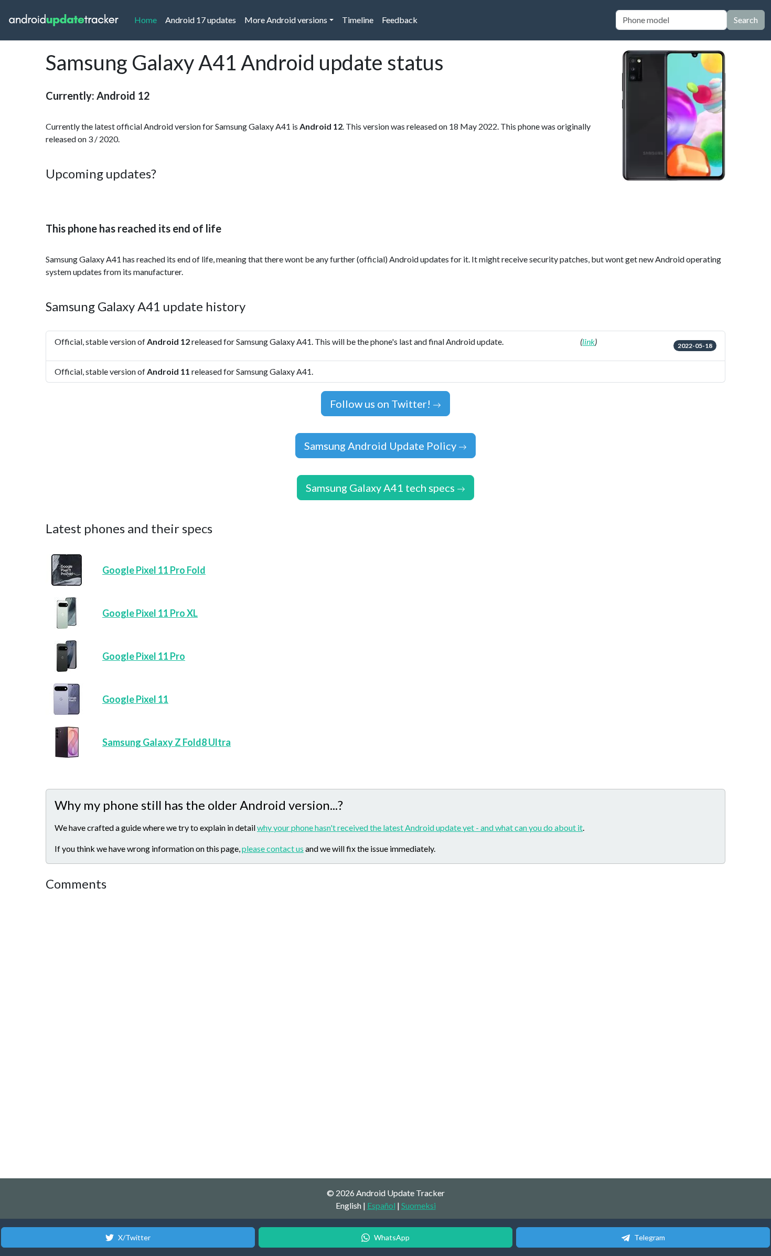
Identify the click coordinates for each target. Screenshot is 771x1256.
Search (746, 20)
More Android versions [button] (285, 20)
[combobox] (671, 20)
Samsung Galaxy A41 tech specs (381, 487)
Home (147, 19)
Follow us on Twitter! (381, 403)
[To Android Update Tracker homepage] (64, 20)
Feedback (399, 20)
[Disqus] (242, 1035)
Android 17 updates (200, 20)
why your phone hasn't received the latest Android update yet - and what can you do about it (420, 827)
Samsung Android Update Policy (381, 445)
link (588, 341)
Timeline (357, 20)
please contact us (273, 848)
